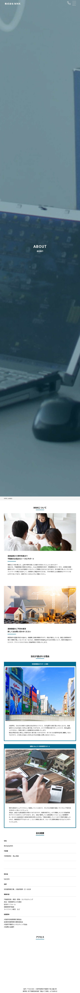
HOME (5, 498)
